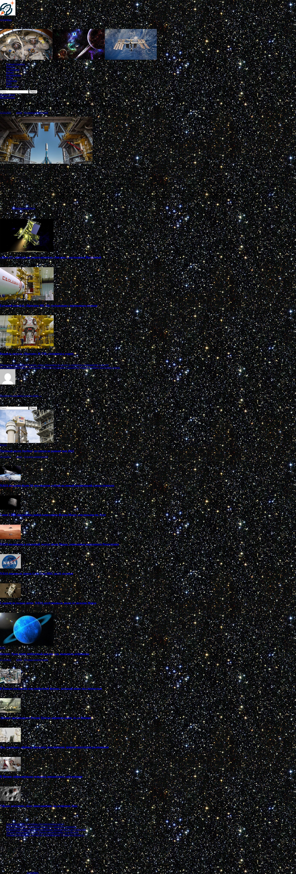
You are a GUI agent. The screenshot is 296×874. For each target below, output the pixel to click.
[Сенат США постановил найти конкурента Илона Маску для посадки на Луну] (10, 509)
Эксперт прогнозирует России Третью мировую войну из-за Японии (45, 717)
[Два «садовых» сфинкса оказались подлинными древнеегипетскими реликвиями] (10, 741)
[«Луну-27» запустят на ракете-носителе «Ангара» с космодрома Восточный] (27, 251)
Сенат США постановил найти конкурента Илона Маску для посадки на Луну (53, 514)
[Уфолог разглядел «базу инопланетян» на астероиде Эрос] (10, 800)
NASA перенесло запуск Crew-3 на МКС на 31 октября (36, 573)
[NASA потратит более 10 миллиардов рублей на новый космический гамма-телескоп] (10, 479)
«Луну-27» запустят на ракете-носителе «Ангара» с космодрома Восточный (50, 257)
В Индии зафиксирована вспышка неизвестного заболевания (41, 776)
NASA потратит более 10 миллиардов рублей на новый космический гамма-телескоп (57, 485)
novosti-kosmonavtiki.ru (23, 208)
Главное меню (7, 94)
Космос (10, 72)
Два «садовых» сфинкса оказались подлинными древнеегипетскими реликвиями (54, 747)
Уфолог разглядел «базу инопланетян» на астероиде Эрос (39, 805)
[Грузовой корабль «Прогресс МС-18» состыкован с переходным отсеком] (27, 299)
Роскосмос (11, 80)
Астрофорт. (6, 20)
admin (19, 112)
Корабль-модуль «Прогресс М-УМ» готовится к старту (37, 353)
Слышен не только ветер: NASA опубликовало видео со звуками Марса (48, 603)
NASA (9, 78)
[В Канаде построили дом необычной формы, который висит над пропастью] (10, 682)
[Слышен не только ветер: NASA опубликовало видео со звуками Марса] (10, 597)
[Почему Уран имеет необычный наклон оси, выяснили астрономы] (27, 645)
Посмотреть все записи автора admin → (21, 395)
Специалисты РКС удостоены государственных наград (35, 824)
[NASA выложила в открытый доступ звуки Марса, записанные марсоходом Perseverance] (10, 538)
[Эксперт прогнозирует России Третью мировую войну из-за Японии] (10, 711)
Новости (10, 67)
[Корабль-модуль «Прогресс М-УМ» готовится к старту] (27, 347)
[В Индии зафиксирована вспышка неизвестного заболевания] (10, 770)
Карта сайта (12, 86)
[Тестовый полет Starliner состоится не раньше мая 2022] (27, 442)
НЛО (9, 83)
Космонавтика (13, 75)
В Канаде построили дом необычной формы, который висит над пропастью (51, 688)
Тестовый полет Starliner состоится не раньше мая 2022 (37, 450)
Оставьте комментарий (36, 112)
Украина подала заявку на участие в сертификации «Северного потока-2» (45, 835)
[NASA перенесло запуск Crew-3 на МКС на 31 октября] (10, 567)
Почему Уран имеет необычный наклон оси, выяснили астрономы (44, 653)
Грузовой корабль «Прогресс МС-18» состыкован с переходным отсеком (48, 305)
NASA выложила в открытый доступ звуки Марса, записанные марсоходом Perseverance (59, 544)
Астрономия (12, 69)
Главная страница (15, 64)
